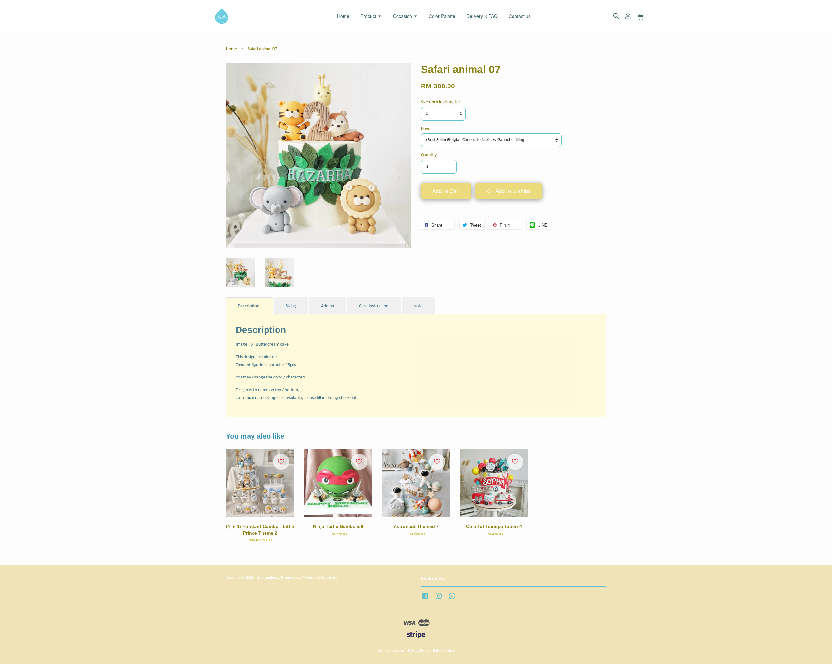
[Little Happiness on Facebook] (425, 600)
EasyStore (329, 578)
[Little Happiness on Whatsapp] (452, 600)
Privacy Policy (418, 651)
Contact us (520, 16)
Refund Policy (443, 651)
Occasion (403, 16)
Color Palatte (442, 16)
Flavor (426, 128)
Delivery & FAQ (482, 16)
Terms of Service (391, 651)
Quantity (429, 155)
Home (343, 16)
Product (369, 16)
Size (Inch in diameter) (441, 102)
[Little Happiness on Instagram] (438, 600)
